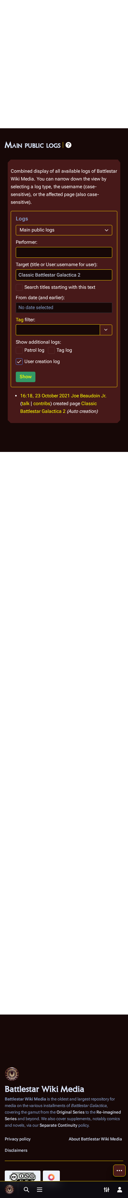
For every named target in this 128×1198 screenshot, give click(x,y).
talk (25, 403)
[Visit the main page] (9, 1190)
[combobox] (64, 230)
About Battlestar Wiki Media (95, 1139)
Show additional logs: (38, 342)
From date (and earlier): (40, 297)
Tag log (64, 350)
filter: (25, 319)
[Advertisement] (64, 64)
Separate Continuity (58, 1125)
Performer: (27, 242)
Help (68, 145)
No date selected (35, 307)
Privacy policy (18, 1139)
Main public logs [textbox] (37, 230)
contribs (41, 403)
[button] (106, 330)
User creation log (42, 361)
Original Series (71, 1112)
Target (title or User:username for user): (57, 264)
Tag (20, 319)
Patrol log (34, 350)
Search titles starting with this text (59, 287)
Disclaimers (16, 1150)
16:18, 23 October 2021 (45, 396)
